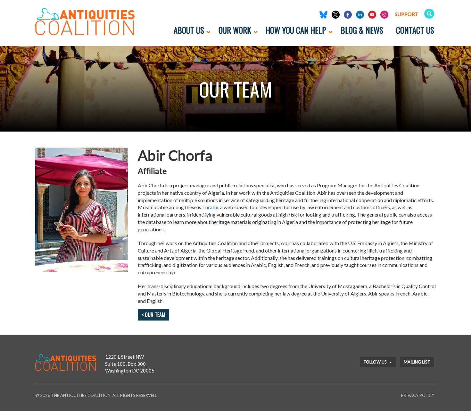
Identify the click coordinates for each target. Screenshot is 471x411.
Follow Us (376, 361)
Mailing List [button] (417, 361)
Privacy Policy (417, 395)
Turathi (210, 207)
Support (406, 14)
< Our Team (153, 315)
